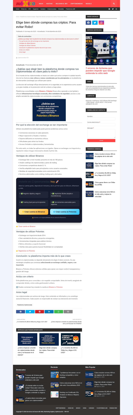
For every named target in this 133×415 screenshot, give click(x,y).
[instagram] (116, 9)
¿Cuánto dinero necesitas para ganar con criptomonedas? (35, 399)
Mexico (78, 408)
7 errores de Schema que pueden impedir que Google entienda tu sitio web (100, 70)
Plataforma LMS (70, 9)
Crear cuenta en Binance (26, 226)
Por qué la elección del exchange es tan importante (34, 41)
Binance (42, 91)
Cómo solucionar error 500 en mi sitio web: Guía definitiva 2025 (71, 384)
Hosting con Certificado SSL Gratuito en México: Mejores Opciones (69, 395)
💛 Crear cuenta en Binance (33, 212)
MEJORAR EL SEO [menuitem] (61, 3)
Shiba (84, 408)
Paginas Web (113, 408)
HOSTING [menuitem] (49, 3)
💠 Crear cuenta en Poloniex (64, 212)
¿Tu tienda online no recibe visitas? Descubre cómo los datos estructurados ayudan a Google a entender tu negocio (35, 389)
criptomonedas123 (22, 57)
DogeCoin (35, 9)
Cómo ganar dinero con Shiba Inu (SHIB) (105, 184)
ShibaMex (61, 9)
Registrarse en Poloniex (26, 251)
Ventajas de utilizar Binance (27, 43)
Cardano (43, 9)
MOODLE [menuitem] (89, 3)
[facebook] (109, 9)
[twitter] (113, 9)
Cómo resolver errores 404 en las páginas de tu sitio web (105, 155)
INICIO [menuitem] (41, 3)
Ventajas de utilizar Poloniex (27, 45)
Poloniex (49, 91)
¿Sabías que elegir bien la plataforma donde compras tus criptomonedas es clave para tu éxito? (48, 39)
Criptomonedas (51, 9)
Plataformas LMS (102, 408)
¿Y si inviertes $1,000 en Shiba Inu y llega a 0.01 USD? (69, 350)
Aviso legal (22, 52)
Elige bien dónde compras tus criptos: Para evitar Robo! (48, 350)
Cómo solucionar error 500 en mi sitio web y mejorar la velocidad (105, 194)
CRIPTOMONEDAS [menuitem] (77, 3)
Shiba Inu (23, 9)
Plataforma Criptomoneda (27, 16)
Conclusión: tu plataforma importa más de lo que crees (35, 47)
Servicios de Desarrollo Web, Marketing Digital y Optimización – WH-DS (48, 411)
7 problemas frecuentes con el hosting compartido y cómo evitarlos (70, 375)
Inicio (17, 9)
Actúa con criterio (24, 50)
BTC (30, 9)
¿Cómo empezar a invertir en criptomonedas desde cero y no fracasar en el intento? (27, 351)
